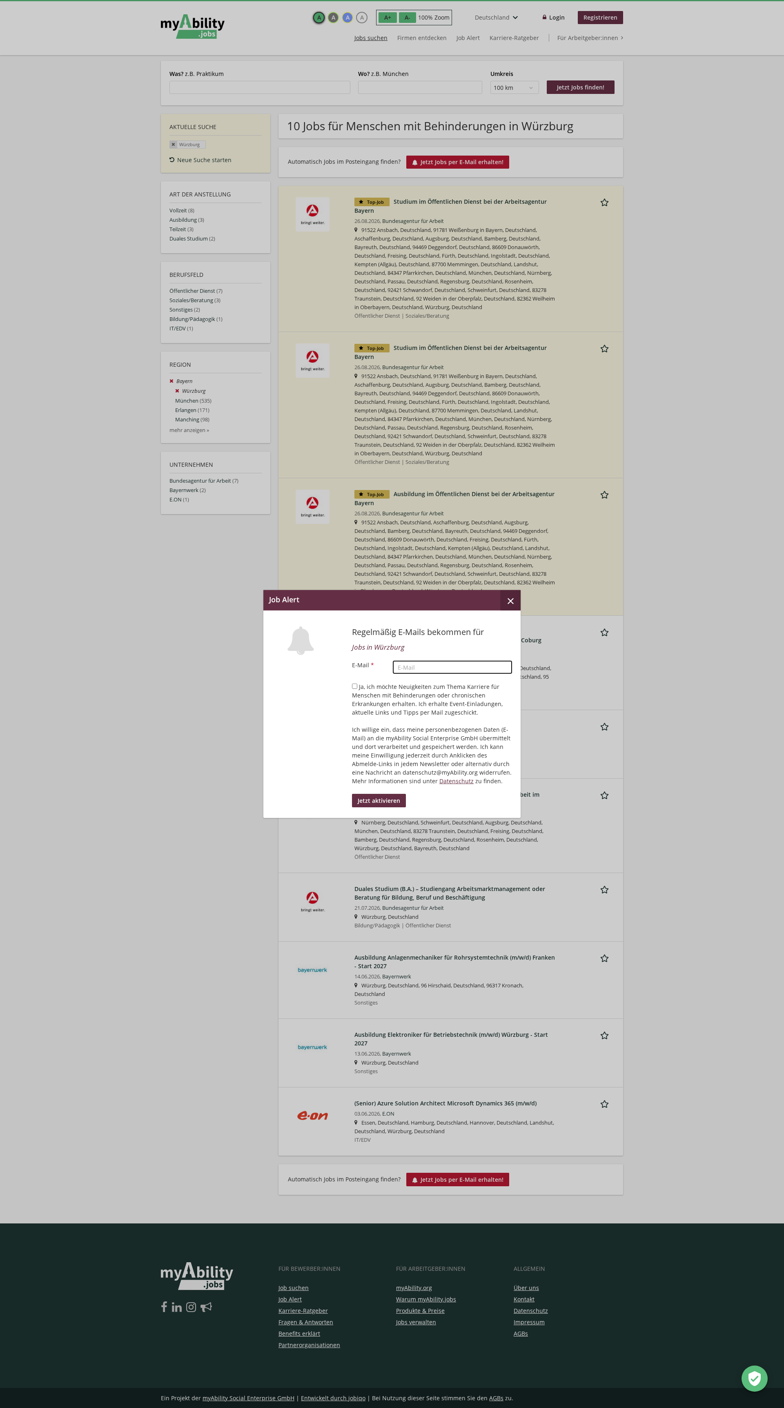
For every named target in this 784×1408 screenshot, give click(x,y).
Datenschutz (456, 781)
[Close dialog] (510, 600)
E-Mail (363, 665)
